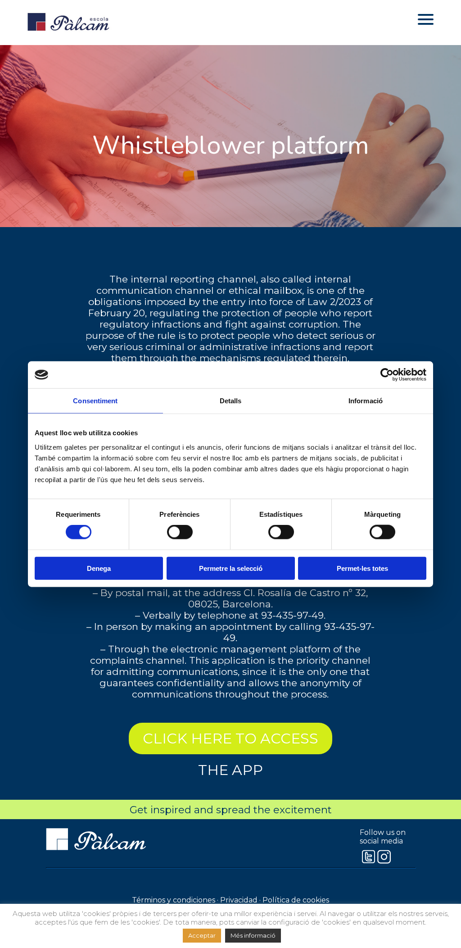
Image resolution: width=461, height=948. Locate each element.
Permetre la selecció (230, 568)
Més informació (253, 935)
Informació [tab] (365, 401)
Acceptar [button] (202, 935)
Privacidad (239, 900)
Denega (99, 568)
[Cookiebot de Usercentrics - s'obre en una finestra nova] (387, 375)
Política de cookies (295, 900)
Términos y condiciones (173, 900)
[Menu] (425, 19)
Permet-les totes (362, 568)
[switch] (180, 532)
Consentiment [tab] (95, 401)
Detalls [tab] (231, 401)
